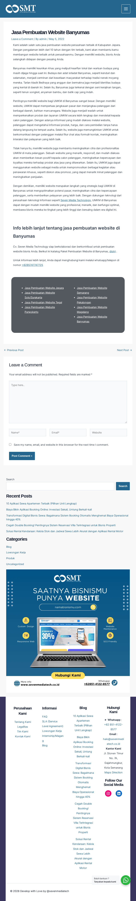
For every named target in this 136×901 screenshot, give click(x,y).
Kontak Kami (22, 736)
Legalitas (22, 726)
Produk (10, 558)
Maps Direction (113, 772)
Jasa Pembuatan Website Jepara (44, 288)
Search (10, 479)
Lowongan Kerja (16, 552)
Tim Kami (22, 731)
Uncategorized (15, 564)
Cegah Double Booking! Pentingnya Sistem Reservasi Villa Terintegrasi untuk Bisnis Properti (60, 525)
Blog (9, 546)
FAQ (44, 716)
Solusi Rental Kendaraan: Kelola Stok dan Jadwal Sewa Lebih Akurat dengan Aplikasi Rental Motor (64, 531)
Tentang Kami (22, 722)
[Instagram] (108, 793)
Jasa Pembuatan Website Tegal (43, 302)
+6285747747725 (32, 265)
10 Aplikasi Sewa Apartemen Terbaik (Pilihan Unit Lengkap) (41, 503)
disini (112, 251)
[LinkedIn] (119, 793)
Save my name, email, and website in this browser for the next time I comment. (61, 444)
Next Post (124, 350)
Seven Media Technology (76, 200)
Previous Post (14, 350)
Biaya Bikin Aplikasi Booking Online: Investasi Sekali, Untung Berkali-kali (49, 509)
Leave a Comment (22, 39)
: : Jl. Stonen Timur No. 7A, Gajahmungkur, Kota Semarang (113, 746)
